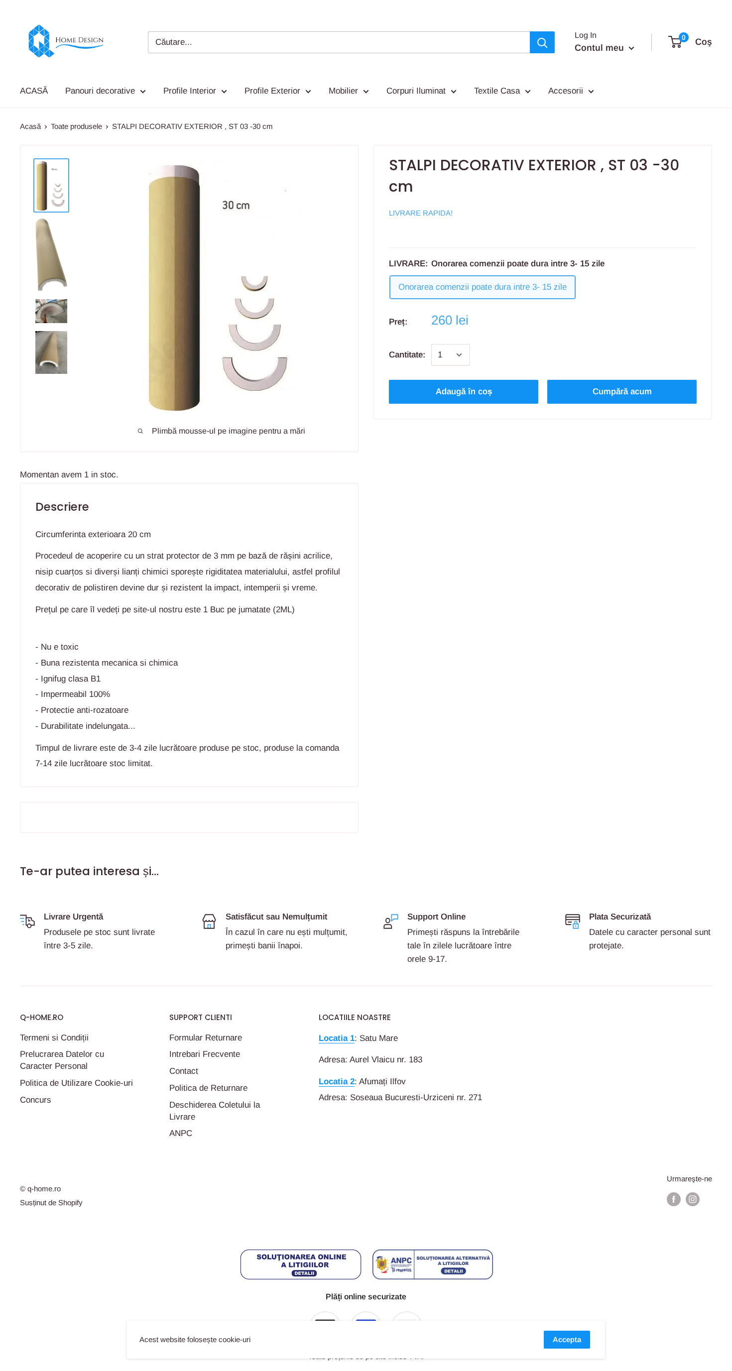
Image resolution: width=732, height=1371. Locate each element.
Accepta (567, 1339)
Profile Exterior (272, 91)
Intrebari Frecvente (204, 1054)
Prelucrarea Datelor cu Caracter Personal (62, 1060)
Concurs (35, 1100)
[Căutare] (542, 42)
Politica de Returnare (208, 1088)
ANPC (180, 1133)
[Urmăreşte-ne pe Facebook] (674, 1199)
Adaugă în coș (464, 391)
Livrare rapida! (421, 213)
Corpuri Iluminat (416, 91)
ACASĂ (34, 91)
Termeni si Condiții (54, 1037)
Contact (183, 1071)
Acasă (30, 126)
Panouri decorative (100, 91)
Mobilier (343, 91)
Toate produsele (76, 126)
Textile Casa (497, 91)
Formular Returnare (205, 1037)
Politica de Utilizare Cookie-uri (76, 1083)
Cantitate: (407, 354)
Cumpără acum (622, 391)
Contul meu (600, 48)
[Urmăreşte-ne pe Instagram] (693, 1199)
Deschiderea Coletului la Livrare (214, 1111)
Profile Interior (189, 91)
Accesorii (565, 91)
